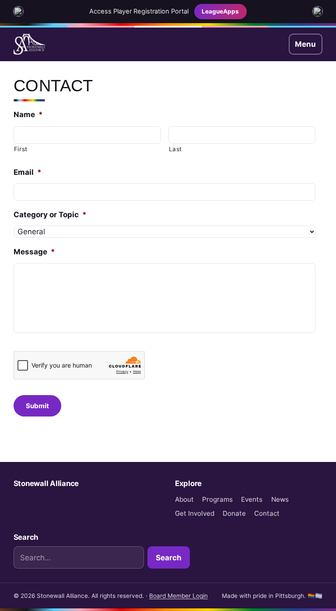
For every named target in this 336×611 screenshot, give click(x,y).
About (184, 499)
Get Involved (194, 513)
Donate (234, 513)
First (21, 149)
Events (251, 499)
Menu (305, 44)
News (280, 499)
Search (169, 557)
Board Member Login (178, 595)
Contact (267, 513)
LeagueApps (220, 11)
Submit (37, 406)
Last (175, 149)
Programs (217, 499)
